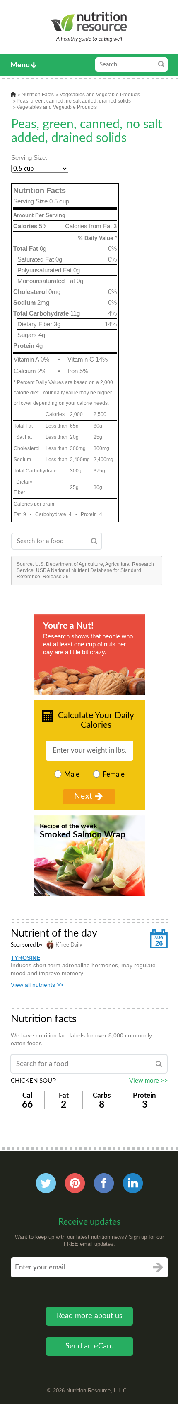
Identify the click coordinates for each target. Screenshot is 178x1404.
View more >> (148, 1081)
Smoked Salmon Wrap (82, 834)
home (13, 94)
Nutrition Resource (89, 21)
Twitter (46, 1183)
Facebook (104, 1183)
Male (71, 774)
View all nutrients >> (37, 984)
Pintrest (75, 1183)
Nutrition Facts (38, 95)
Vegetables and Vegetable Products (100, 95)
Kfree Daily (68, 945)
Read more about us (90, 1316)
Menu (20, 65)
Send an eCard (89, 1346)
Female (114, 774)
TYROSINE (25, 957)
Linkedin (133, 1183)
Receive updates (89, 1222)
